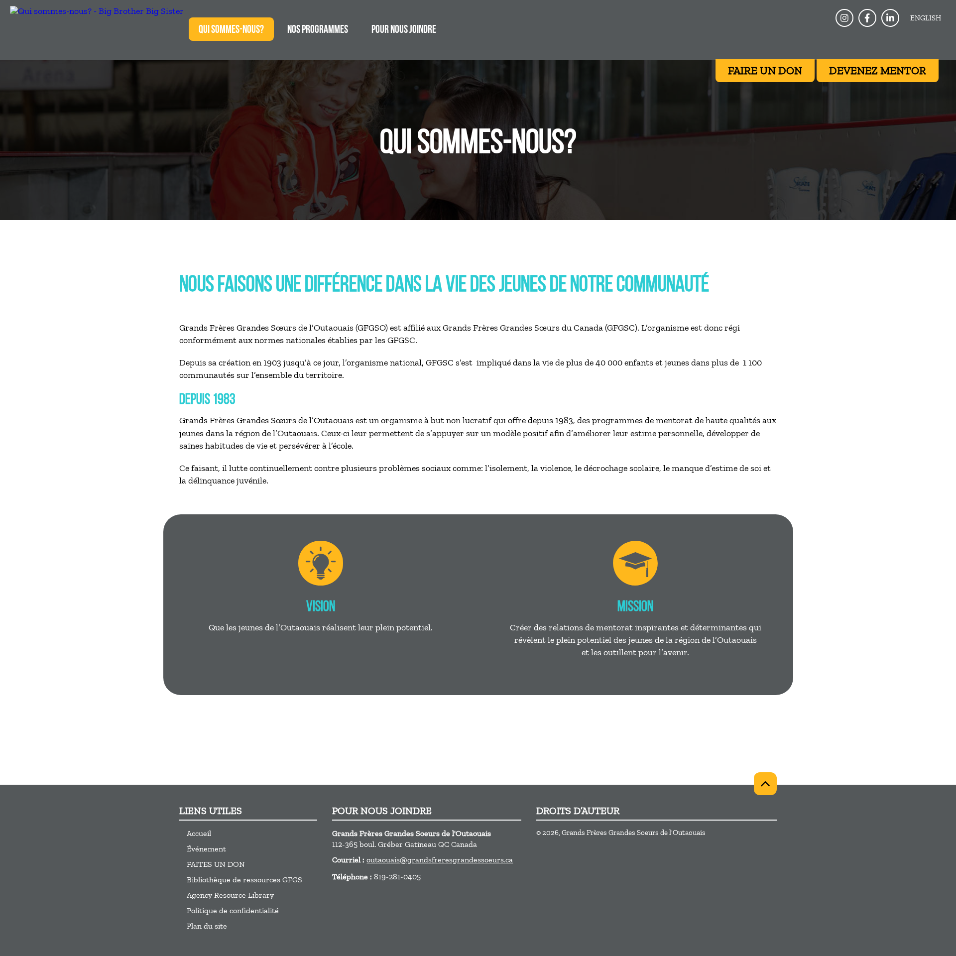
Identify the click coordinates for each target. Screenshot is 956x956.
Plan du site (207, 926)
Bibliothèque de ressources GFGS (244, 879)
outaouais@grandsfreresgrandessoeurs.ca (439, 859)
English (925, 17)
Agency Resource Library (230, 895)
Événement (206, 848)
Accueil (199, 833)
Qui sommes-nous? (231, 30)
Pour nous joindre (403, 30)
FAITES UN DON (216, 864)
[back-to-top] (765, 783)
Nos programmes (317, 30)
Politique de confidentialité (233, 910)
